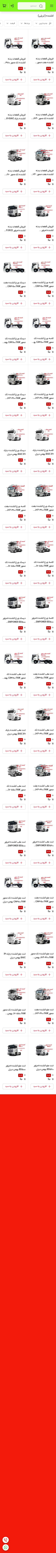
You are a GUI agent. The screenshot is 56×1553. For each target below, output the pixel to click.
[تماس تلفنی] (5, 1540)
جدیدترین (43, 23)
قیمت (12, 23)
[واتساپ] (5, 1547)
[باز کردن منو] (51, 5)
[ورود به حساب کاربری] (12, 5)
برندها (27, 23)
